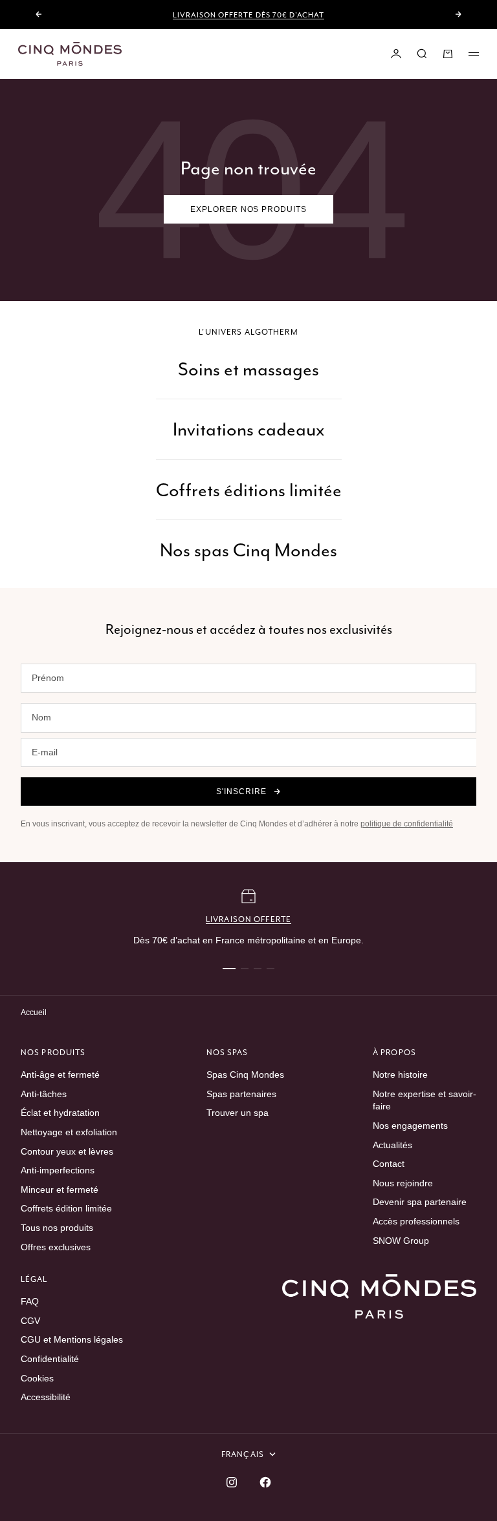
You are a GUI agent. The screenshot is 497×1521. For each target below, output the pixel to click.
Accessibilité (46, 1397)
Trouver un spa (237, 1112)
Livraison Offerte (248, 919)
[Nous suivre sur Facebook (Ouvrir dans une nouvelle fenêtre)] (265, 1482)
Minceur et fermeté (59, 1189)
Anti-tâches (44, 1094)
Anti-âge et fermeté (60, 1074)
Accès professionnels (416, 1221)
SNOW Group (401, 1240)
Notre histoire (400, 1074)
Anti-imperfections (57, 1170)
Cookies (37, 1378)
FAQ (30, 1301)
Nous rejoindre (403, 1183)
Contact (388, 1164)
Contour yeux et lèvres (67, 1151)
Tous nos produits (57, 1227)
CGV (30, 1321)
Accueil (34, 1012)
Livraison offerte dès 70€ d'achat (248, 14)
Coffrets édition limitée (66, 1208)
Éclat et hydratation (60, 1112)
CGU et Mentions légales (72, 1339)
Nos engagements (410, 1125)
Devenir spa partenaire (420, 1202)
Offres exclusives (56, 1247)
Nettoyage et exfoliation (69, 1132)
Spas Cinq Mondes (245, 1074)
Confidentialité (50, 1359)
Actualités (392, 1145)
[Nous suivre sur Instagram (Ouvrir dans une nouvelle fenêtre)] (231, 1482)
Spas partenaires (241, 1094)
